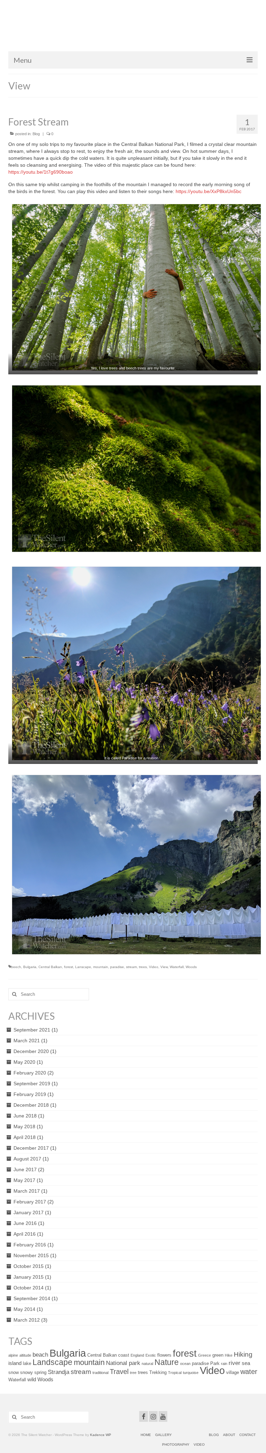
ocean (185, 1363)
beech (16, 967)
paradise (117, 967)
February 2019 (30, 1094)
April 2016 (25, 1234)
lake (27, 1363)
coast (123, 1355)
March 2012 (27, 1320)
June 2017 (25, 1169)
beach (40, 1354)
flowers (164, 1355)
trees (143, 967)
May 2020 (24, 1062)
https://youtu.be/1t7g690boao (40, 172)
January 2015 (29, 1277)
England (137, 1355)
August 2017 (27, 1158)
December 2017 (31, 1148)
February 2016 (30, 1244)
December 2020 (31, 1051)
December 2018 (31, 1105)
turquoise (190, 1373)
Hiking (243, 1354)
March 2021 (27, 1040)
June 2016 (25, 1223)
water (248, 1371)
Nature (166, 1362)
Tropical (174, 1373)
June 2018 (25, 1116)
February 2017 (30, 1201)
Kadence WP (100, 1435)
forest (68, 967)
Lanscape (83, 967)
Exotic (150, 1355)
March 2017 (27, 1191)
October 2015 (29, 1266)
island (14, 1363)
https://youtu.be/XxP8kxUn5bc (208, 191)
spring (40, 1372)
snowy (26, 1372)
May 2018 (24, 1126)
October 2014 (29, 1287)
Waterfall (177, 967)
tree (133, 1373)
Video (153, 967)
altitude (25, 1355)
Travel (119, 1371)
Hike (228, 1355)
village (232, 1372)
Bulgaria (29, 967)
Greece (204, 1355)
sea (246, 1363)
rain (224, 1363)
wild (31, 1379)
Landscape (52, 1362)
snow (13, 1372)
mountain (100, 967)
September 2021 (32, 1030)
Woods (191, 967)
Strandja (58, 1371)
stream (131, 967)
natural (147, 1363)
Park (215, 1363)
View (164, 967)
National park (123, 1362)
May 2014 (24, 1309)
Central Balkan (50, 967)
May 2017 (24, 1180)
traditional (100, 1373)
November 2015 (31, 1255)
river (234, 1362)
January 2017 (29, 1212)
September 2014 (32, 1298)
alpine (13, 1355)
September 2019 (32, 1083)
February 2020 (30, 1073)
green (217, 1355)
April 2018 (25, 1137)
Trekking (158, 1372)
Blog (36, 134)
